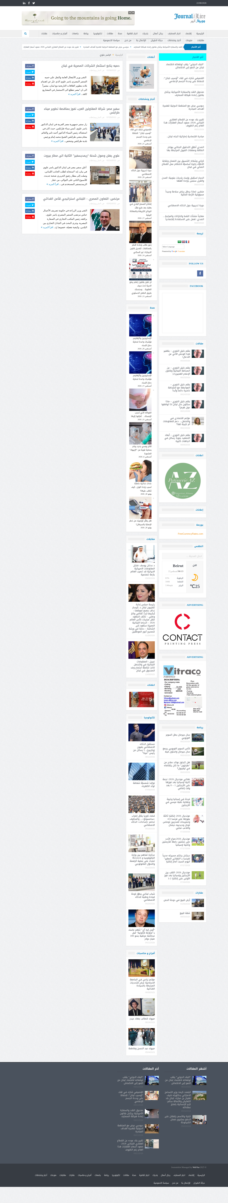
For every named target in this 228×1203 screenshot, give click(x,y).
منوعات (189, 40)
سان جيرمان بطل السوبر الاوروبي (178, 736)
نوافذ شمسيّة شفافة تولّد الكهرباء (144, 784)
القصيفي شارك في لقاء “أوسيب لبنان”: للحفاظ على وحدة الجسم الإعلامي (141, 135)
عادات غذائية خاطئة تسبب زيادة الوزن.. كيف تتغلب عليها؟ (141, 487)
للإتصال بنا (141, 40)
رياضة (86, 33)
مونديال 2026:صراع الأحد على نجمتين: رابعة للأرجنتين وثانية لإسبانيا (176, 842)
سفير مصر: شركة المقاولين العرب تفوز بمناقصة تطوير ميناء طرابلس (82, 111)
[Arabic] (179, 241)
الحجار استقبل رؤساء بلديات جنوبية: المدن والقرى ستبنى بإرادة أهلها (183, 179)
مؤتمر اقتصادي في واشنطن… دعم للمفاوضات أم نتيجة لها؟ (176, 421)
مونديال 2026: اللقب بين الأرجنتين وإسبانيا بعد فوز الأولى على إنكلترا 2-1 (177, 875)
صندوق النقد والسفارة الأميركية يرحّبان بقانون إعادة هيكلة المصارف (184, 93)
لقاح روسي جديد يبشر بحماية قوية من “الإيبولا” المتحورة (141, 450)
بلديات (145, 33)
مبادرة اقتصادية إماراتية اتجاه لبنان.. (51, 47)
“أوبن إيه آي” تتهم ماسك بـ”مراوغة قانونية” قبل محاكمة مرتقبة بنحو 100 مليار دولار (141, 934)
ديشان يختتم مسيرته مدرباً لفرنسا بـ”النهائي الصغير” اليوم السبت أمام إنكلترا (176, 858)
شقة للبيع (185, 913)
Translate (181, 251)
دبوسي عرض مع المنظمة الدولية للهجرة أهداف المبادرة (172, 47)
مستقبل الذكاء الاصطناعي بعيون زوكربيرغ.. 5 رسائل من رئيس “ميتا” (144, 748)
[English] (183, 241)
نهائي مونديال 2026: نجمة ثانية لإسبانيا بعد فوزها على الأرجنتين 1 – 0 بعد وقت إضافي (176, 784)
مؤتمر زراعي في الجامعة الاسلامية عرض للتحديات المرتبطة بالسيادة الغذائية (142, 984)
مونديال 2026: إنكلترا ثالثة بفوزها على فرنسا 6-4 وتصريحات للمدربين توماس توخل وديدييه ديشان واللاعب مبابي (176, 822)
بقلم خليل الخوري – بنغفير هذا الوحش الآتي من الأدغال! (177, 354)
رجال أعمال (158, 33)
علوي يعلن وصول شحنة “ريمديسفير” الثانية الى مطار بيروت (82, 155)
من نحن (127, 40)
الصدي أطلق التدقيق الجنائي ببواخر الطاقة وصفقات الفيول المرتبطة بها (185, 148)
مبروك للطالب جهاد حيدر (142, 1018)
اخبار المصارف (174, 33)
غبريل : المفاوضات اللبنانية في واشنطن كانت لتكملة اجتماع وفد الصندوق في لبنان (143, 666)
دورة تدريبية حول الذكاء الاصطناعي (141, 172)
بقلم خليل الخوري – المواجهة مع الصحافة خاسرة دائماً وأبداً (179, 387)
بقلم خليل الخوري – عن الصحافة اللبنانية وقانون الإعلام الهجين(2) (177, 371)
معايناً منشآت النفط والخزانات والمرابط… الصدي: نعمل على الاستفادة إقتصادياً (183, 217)
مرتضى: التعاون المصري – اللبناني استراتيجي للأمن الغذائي (81, 199)
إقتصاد (188, 33)
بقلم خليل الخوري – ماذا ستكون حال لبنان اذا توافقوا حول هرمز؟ (175, 404)
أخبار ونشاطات (174, 40)
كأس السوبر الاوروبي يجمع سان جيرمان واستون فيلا (176, 750)
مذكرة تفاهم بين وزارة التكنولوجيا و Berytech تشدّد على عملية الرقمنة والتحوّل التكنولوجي (142, 859)
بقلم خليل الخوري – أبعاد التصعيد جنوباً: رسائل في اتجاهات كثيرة (177, 438)
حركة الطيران (157, 40)
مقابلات (200, 40)
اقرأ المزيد (75, 94)
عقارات (44, 33)
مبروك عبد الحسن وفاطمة (141, 1048)
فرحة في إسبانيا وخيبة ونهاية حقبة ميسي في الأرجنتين (177, 802)
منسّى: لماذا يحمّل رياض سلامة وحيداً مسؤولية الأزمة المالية (184, 193)
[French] (187, 241)
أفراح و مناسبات (59, 33)
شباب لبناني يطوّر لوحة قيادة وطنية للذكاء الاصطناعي (143, 897)
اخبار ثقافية (132, 33)
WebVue (196, 1167)
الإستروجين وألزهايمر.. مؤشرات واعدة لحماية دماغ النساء (142, 341)
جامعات (75, 33)
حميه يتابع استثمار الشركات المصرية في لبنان (90, 66)
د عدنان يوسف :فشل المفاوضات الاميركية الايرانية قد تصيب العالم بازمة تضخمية (142, 570)
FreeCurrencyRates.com (190, 533)
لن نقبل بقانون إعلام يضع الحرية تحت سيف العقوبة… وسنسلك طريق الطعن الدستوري (141, 287)
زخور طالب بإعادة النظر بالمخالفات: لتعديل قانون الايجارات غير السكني (141, 248)
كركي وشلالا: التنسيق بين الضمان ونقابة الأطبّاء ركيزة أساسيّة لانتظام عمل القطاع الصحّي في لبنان (183, 164)
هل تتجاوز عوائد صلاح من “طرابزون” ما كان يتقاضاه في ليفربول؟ (177, 765)
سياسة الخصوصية (111, 40)
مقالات (110, 33)
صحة (120, 33)
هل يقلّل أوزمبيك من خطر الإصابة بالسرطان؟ (140, 522)
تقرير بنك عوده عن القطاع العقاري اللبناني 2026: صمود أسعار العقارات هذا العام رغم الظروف (107, 47)
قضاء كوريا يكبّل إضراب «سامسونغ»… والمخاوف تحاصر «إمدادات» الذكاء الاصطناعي (142, 820)
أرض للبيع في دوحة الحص (177, 900)
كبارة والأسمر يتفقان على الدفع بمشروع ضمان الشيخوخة (178, 1119)
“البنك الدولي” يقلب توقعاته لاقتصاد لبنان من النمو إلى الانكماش (185, 66)
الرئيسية (200, 33)
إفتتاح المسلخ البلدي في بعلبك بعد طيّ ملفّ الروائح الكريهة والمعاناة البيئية (141, 209)
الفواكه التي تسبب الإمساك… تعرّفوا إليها (141, 414)
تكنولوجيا (97, 33)
